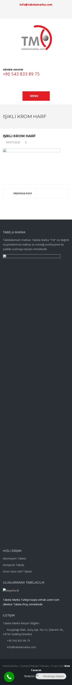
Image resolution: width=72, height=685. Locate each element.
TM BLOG (29, 676)
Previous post (22, 193)
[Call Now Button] (9, 677)
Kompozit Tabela (13, 565)
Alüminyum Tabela (14, 558)
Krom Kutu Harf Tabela (17, 571)
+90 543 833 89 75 (21, 74)
